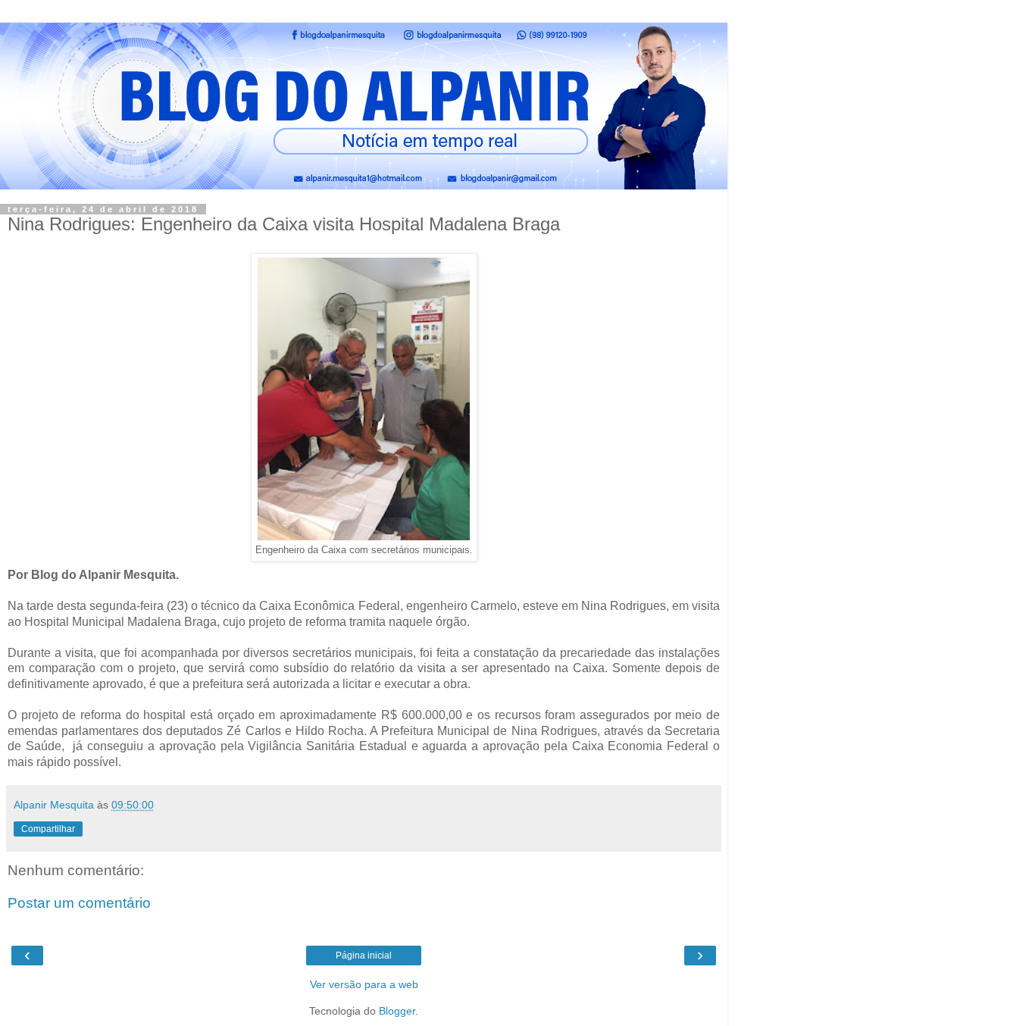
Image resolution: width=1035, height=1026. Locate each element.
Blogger (397, 1011)
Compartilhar (48, 829)
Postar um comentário (79, 903)
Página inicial (364, 955)
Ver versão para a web (364, 984)
